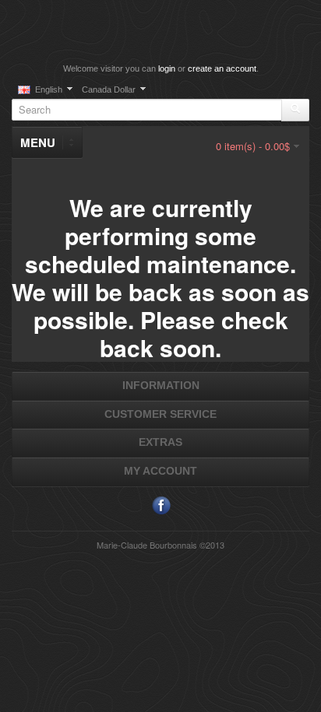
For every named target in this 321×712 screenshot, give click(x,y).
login (166, 68)
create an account (222, 68)
